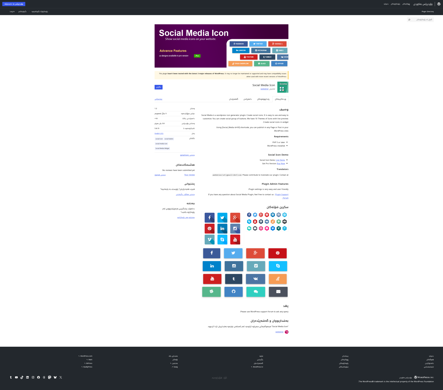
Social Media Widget (162, 148)
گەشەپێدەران (258, 363)
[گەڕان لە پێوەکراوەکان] (409, 19)
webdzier (265, 89)
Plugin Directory (428, 11)
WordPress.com (85, 356)
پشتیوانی (158, 99)
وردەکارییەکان (280, 99)
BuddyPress (86, 366)
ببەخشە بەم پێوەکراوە (186, 217)
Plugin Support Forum (281, 196)
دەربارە (431, 356)
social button (169, 139)
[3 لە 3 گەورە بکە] (285, 250)
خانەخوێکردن (429, 363)
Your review (189, 175)
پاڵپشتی (260, 359)
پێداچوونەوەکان (263, 99)
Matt (89, 359)
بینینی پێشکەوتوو (187, 155)
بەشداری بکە (173, 356)
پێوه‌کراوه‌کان (343, 363)
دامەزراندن (248, 99)
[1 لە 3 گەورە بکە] (285, 214)
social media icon (161, 143)
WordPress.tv (257, 366)
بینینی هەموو (160, 175)
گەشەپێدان (233, 99)
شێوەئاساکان (343, 366)
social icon (159, 139)
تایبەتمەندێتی (429, 366)
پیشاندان (345, 356)
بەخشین (174, 363)
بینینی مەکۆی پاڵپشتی (185, 194)
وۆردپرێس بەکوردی (405, 377)
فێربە (261, 356)
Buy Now (281, 163)
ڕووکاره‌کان (344, 359)
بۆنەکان (175, 359)
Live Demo (280, 160)
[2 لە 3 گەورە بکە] (241, 214)
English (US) (159, 133)
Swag (175, 366)
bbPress (88, 363)
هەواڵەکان (430, 359)
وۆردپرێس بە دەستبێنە (13, 4)
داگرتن (158, 87)
